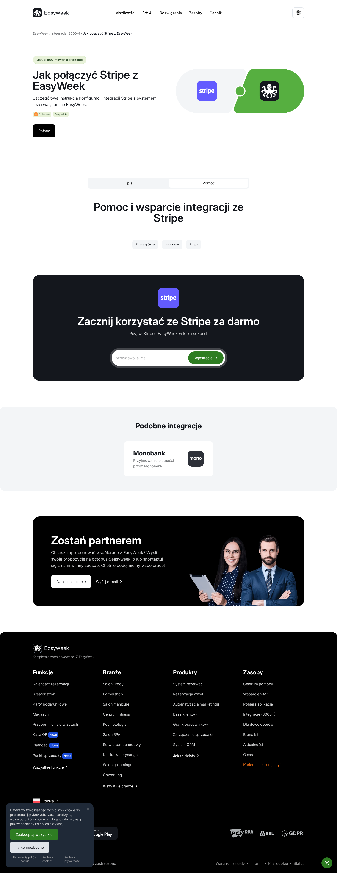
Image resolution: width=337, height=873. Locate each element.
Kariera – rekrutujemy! (262, 764)
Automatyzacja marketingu (196, 704)
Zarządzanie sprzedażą (193, 734)
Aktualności (253, 744)
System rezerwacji (188, 684)
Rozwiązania (171, 13)
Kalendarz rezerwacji (51, 684)
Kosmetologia (115, 724)
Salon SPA (111, 734)
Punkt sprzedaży (52, 755)
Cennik (216, 13)
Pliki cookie (278, 863)
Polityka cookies (47, 859)
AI (150, 13)
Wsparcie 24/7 (255, 694)
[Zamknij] (88, 809)
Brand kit (250, 734)
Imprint (256, 863)
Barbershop (113, 694)
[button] (298, 12)
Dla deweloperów (258, 724)
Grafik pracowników (190, 724)
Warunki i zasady (230, 863)
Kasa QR (45, 734)
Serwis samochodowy (122, 744)
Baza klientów (185, 714)
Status (299, 863)
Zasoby (195, 13)
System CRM (184, 744)
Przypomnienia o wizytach (55, 724)
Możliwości (125, 13)
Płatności (45, 745)
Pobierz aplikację (258, 704)
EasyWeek (40, 33)
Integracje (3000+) (65, 33)
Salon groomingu (117, 764)
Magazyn (41, 714)
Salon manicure (116, 704)
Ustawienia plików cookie (25, 859)
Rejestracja (203, 358)
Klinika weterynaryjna (121, 754)
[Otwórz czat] (326, 862)
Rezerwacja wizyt (188, 694)
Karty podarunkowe (50, 704)
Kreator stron (44, 694)
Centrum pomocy (258, 684)
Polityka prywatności (72, 859)
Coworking (112, 775)
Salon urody (113, 684)
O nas (248, 754)
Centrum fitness (116, 714)
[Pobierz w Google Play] (97, 833)
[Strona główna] (51, 12)
